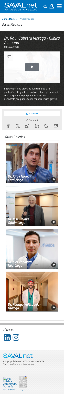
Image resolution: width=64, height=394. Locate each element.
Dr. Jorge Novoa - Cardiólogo (19, 178)
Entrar (52, 6)
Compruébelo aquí (26, 390)
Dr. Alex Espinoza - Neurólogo (20, 263)
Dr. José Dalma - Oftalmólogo (19, 221)
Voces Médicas (27, 19)
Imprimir (33, 113)
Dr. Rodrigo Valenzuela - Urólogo (24, 306)
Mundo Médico (9, 19)
